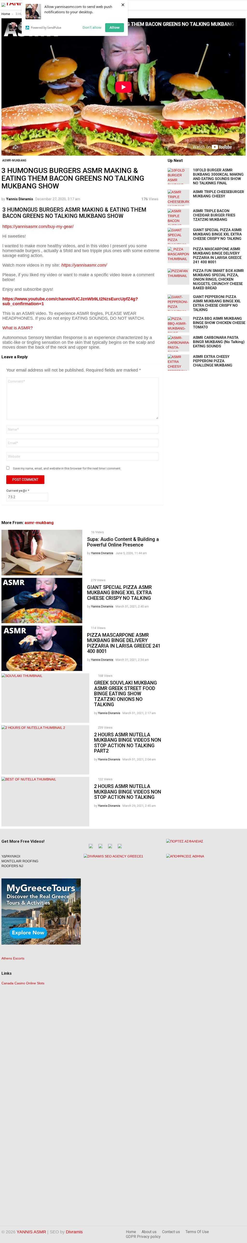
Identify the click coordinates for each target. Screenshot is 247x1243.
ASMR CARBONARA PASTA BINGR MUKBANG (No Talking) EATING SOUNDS (219, 341)
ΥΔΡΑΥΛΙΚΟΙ (10, 856)
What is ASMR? (17, 327)
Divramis (74, 1231)
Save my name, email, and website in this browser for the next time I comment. (67, 468)
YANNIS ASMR (31, 1231)
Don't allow (91, 27)
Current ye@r (17, 490)
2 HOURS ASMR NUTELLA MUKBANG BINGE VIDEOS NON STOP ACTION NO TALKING (127, 791)
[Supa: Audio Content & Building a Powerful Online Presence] (41, 552)
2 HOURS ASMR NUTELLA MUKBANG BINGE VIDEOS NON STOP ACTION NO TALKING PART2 (127, 743)
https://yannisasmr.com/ (84, 265)
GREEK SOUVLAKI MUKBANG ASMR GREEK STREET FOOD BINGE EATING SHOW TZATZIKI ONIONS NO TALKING (125, 693)
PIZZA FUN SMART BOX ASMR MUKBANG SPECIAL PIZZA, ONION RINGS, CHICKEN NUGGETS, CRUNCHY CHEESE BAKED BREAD (218, 279)
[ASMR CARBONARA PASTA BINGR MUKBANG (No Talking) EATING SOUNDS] (178, 343)
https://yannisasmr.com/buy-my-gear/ (38, 226)
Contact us (171, 1231)
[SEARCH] (243, 5)
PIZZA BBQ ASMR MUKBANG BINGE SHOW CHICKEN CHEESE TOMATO (219, 322)
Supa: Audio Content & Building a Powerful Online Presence (123, 542)
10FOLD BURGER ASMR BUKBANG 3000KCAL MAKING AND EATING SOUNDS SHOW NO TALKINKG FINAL (218, 176)
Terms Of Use (197, 1231)
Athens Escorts (12, 958)
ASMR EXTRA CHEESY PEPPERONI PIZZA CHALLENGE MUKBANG (212, 360)
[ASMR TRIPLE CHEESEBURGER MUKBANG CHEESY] (178, 198)
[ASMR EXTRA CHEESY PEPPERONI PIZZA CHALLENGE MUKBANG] (178, 362)
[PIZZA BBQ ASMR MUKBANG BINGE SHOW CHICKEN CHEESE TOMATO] (178, 324)
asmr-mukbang (39, 522)
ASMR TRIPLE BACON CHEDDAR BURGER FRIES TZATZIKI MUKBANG (214, 215)
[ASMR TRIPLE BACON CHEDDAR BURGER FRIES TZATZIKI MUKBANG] (178, 217)
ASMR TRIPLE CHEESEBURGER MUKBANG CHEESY (218, 194)
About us (149, 1231)
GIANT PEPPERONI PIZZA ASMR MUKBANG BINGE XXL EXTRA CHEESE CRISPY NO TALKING (217, 303)
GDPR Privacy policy (143, 1236)
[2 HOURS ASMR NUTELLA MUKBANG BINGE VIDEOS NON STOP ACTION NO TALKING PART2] (45, 749)
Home (131, 1231)
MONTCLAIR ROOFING (19, 861)
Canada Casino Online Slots (22, 983)
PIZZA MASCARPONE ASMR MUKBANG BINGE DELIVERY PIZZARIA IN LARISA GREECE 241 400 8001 (123, 643)
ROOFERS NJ (12, 866)
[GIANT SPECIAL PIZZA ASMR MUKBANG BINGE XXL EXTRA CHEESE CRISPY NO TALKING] (41, 600)
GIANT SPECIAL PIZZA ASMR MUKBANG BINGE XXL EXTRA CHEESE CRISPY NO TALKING (119, 592)
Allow (115, 27)
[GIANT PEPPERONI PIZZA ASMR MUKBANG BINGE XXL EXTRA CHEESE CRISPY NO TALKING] (178, 303)
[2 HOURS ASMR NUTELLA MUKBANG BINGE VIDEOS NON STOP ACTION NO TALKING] (45, 801)
